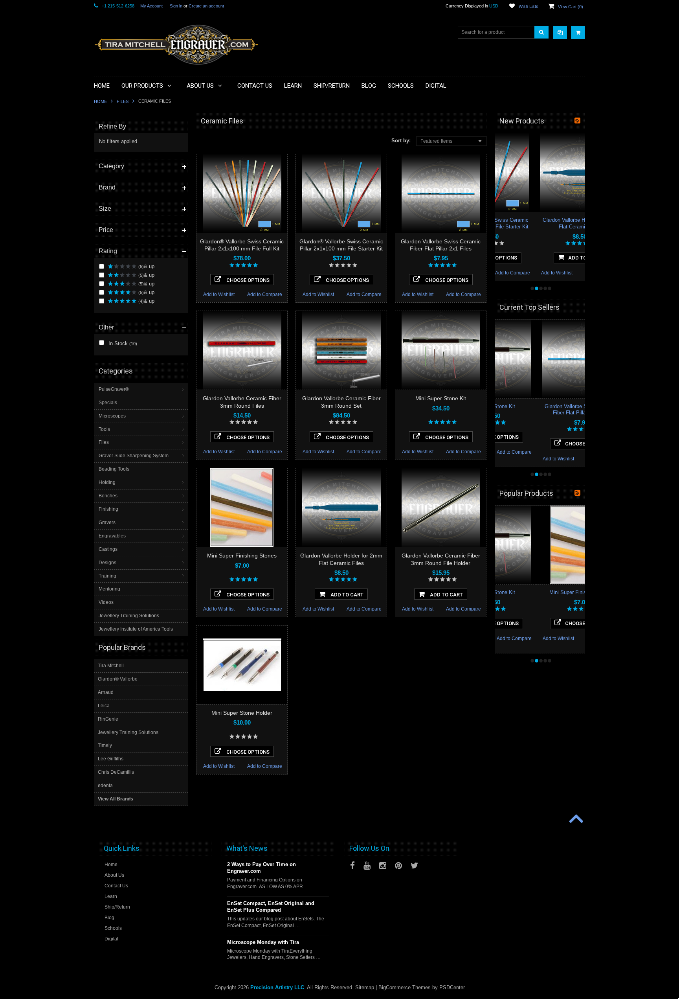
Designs (107, 562)
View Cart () (570, 6)
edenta (105, 785)
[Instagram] (382, 865)
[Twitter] (414, 865)
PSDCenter (452, 987)
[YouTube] (367, 865)
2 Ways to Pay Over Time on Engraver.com (261, 867)
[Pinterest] (398, 865)
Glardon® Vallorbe (118, 679)
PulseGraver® (114, 389)
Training (107, 576)
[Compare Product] (560, 32)
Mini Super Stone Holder (241, 713)
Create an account (206, 6)
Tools (104, 429)
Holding (107, 482)
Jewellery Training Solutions (129, 615)
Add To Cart (346, 595)
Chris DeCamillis (116, 772)
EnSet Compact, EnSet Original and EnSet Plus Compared (270, 906)
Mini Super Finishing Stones (242, 555)
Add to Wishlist (219, 294)
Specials (108, 402)
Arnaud (106, 692)
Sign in (176, 6)
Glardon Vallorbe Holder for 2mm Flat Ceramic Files (540, 223)
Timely (105, 745)
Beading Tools (114, 469)
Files (122, 101)
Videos (106, 602)
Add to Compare (264, 294)
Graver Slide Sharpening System (134, 455)
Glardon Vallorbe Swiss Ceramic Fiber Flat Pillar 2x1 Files (539, 409)
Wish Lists (528, 6)
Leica (104, 705)
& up (146, 266)
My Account (151, 6)
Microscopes (112, 416)
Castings (108, 549)
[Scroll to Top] (575, 819)
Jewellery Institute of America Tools (136, 629)
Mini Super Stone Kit (440, 398)
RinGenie (108, 719)
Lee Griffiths (110, 759)
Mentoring (109, 589)
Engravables (112, 536)
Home (100, 101)
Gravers (107, 522)
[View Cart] (578, 32)
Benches (108, 496)
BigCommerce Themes (404, 987)
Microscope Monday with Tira (263, 942)
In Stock (122, 343)
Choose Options (247, 280)
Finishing (108, 509)
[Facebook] (352, 865)
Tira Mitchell (111, 665)
